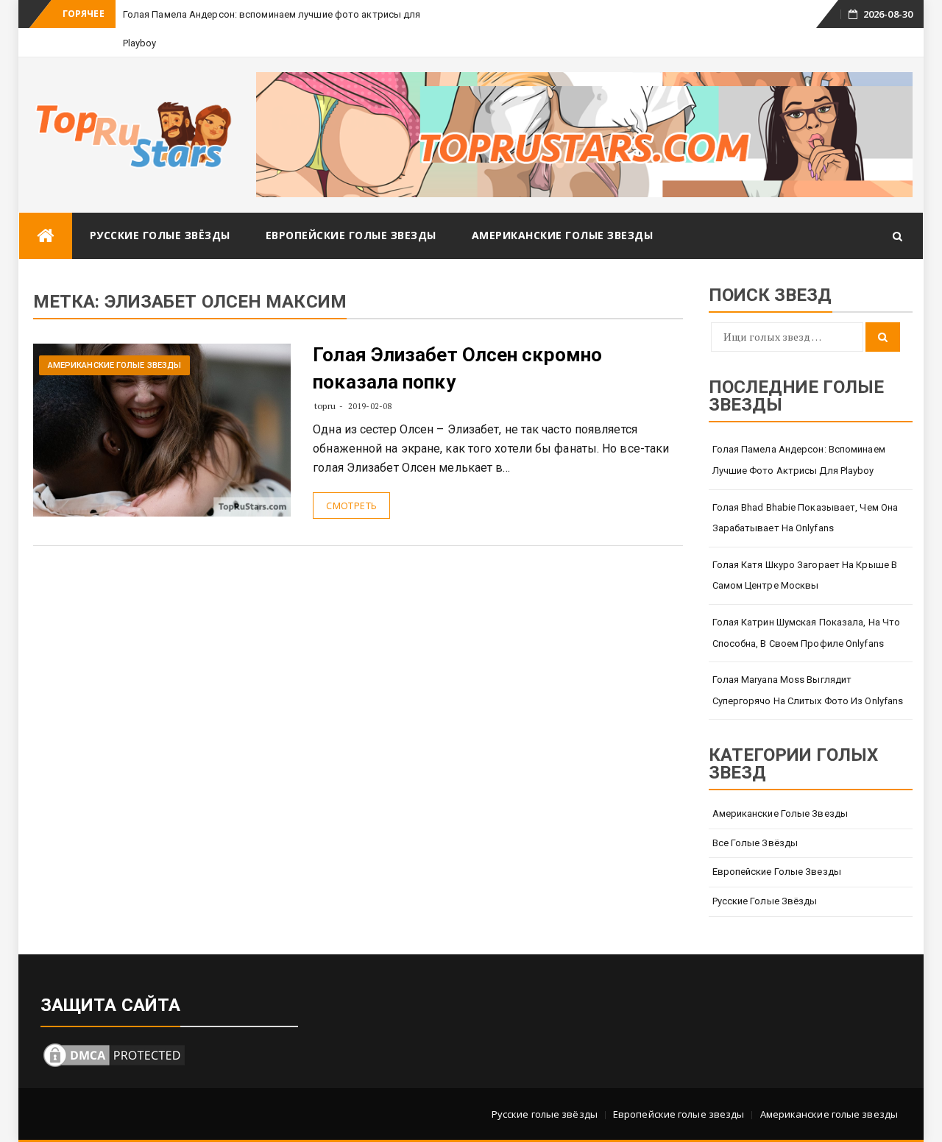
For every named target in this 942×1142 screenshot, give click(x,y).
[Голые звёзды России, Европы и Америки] (45, 236)
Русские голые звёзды (160, 235)
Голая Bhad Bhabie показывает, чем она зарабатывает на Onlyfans (805, 518)
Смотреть (351, 505)
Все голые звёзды (755, 842)
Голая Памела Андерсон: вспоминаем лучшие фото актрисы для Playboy (798, 460)
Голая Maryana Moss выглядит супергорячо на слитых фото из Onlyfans (808, 690)
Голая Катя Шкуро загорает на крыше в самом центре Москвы (805, 575)
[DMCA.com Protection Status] (114, 1053)
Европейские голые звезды (351, 235)
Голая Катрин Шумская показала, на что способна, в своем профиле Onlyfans (806, 633)
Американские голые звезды (563, 235)
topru (325, 405)
